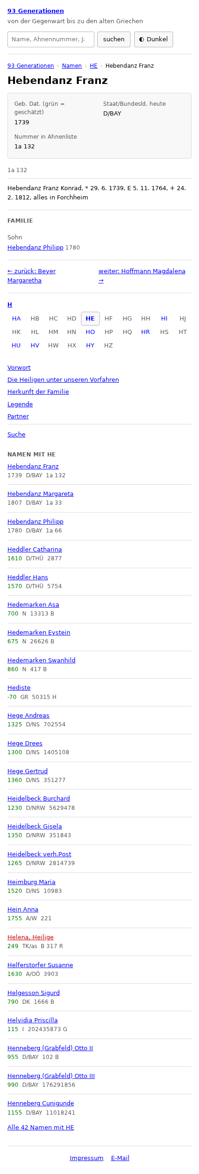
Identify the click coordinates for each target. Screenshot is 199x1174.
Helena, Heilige (30, 937)
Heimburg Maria (31, 882)
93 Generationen (35, 10)
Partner (18, 416)
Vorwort (19, 367)
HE (90, 318)
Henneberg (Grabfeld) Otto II (50, 1048)
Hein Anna (22, 909)
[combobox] (50, 39)
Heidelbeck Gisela (34, 826)
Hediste (19, 687)
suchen (113, 39)
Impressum (87, 1158)
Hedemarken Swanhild (41, 660)
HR (145, 331)
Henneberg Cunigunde (40, 1103)
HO (90, 331)
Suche (16, 434)
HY (90, 345)
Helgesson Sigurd (33, 992)
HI (164, 318)
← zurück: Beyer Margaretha (31, 276)
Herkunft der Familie (38, 391)
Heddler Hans (27, 577)
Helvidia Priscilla (32, 1020)
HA (16, 318)
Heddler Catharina (34, 549)
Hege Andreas (28, 715)
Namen (72, 66)
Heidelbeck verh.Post (39, 854)
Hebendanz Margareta (40, 493)
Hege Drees (25, 743)
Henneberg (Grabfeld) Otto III (51, 1075)
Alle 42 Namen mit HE (40, 1127)
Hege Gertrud (27, 771)
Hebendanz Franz (33, 466)
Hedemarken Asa (33, 604)
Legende (20, 404)
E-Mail (120, 1158)
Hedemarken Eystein (38, 632)
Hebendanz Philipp (35, 521)
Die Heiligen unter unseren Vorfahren (63, 379)
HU (16, 345)
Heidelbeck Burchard (38, 798)
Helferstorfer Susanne (40, 965)
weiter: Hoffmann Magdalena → (142, 276)
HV (35, 345)
